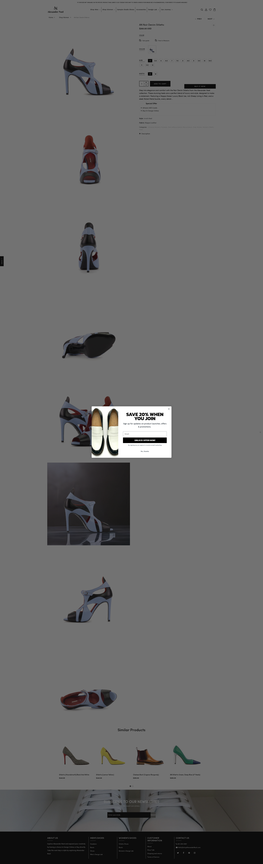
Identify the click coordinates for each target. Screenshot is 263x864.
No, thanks (145, 451)
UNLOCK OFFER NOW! (144, 440)
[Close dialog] (169, 409)
